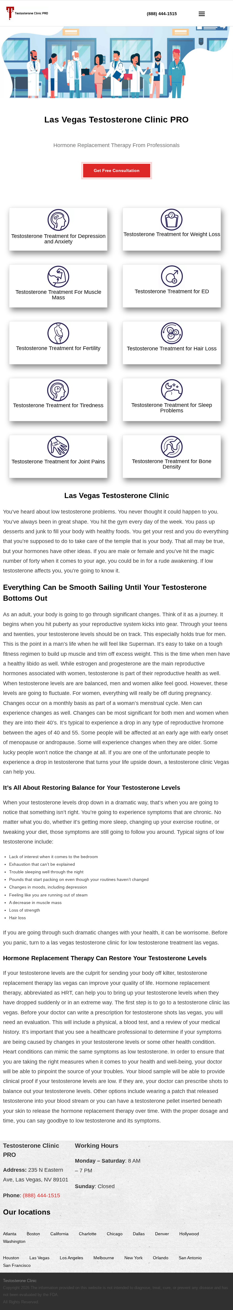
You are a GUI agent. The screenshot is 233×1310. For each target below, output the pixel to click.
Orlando (160, 1257)
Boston (33, 1233)
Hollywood (189, 1233)
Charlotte (87, 1233)
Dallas (139, 1233)
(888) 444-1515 (41, 1195)
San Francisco (17, 1265)
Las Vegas (39, 1257)
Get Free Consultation (117, 170)
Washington (14, 1241)
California (59, 1233)
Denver (162, 1233)
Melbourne (103, 1257)
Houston (11, 1257)
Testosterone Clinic (20, 1280)
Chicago (115, 1233)
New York (133, 1257)
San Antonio (190, 1257)
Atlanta (9, 1233)
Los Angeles (71, 1257)
